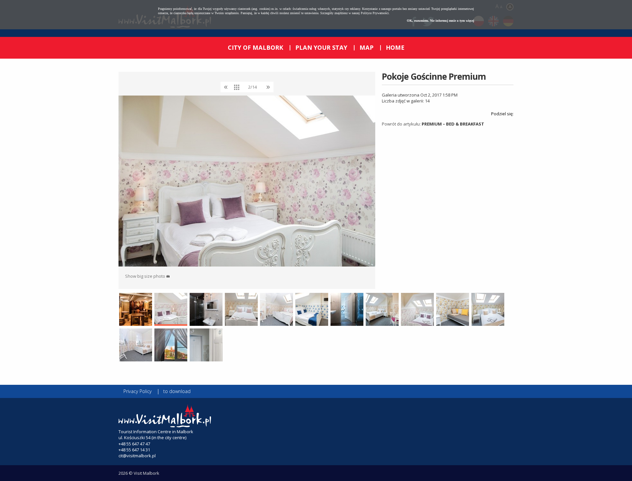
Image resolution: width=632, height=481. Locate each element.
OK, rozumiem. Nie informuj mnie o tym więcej (440, 20)
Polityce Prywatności (375, 13)
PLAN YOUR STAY (321, 47)
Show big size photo (145, 276)
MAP (366, 47)
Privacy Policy (137, 391)
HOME (395, 47)
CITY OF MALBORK (255, 47)
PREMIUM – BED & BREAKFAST (453, 124)
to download (177, 391)
